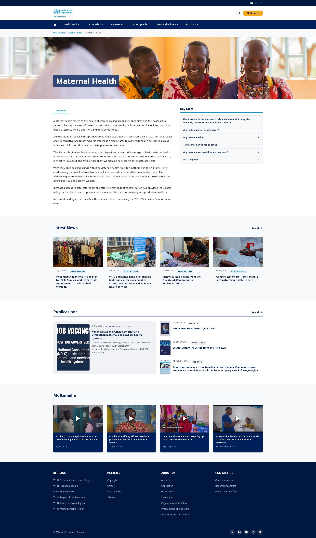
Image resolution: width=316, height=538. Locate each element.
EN (251, 3)
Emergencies (141, 24)
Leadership (167, 497)
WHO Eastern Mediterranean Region (72, 480)
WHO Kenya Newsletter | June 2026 (193, 328)
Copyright (112, 480)
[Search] (238, 13)
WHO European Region (65, 485)
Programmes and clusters (175, 508)
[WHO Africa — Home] (63, 13)
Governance (167, 491)
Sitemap (111, 497)
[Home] (56, 24)
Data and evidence (167, 24)
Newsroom (117, 24)
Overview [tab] (61, 110)
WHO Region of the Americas (69, 497)
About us (190, 24)
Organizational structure (174, 503)
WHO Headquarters (63, 491)
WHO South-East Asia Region (69, 503)
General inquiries (224, 480)
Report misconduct (225, 485)
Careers (111, 485)
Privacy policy (114, 491)
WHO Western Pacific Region (68, 508)
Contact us (167, 485)
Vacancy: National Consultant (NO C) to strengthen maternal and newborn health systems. (117, 335)
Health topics (71, 24)
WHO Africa (59, 32)
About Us (166, 480)
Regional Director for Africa (176, 514)
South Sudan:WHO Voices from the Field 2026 (199, 347)
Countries (95, 24)
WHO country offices (226, 491)
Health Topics (75, 32)
